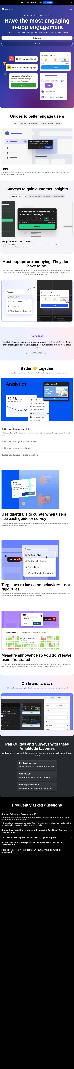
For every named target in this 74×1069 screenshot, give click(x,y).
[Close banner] (71, 2)
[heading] (32, 3)
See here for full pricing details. (32, 825)
